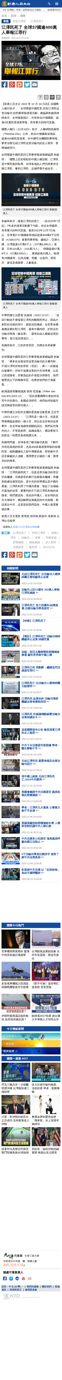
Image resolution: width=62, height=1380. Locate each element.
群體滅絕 (18, 542)
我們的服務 (33, 1286)
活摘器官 (18, 547)
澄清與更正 (16, 1289)
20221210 (49, 547)
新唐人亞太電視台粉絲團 (26, 527)
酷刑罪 (33, 547)
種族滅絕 (34, 542)
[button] (31, 60)
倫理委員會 (31, 1289)
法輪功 (25, 537)
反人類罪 (50, 542)
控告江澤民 (19, 21)
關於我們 (47, 1286)
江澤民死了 (37, 21)
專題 (6, 21)
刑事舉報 (51, 537)
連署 (37, 537)
